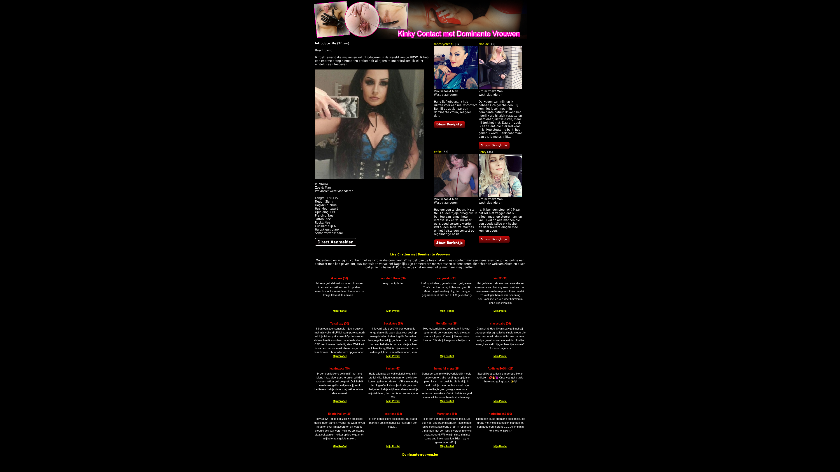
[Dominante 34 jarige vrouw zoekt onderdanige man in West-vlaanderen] (494, 242)
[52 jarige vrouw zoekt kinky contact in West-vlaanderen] (456, 196)
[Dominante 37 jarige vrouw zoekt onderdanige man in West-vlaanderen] (449, 127)
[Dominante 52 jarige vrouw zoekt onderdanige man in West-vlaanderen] (449, 245)
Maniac (484, 44)
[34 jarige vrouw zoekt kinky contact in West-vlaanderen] (500, 196)
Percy (482, 152)
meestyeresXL (444, 44)
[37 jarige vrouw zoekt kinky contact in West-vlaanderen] (456, 88)
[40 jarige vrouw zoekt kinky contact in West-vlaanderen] (500, 88)
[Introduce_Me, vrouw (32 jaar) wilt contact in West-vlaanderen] (369, 177)
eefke (438, 152)
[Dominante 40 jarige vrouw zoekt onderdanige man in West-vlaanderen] (494, 148)
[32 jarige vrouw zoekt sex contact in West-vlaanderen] (335, 244)
